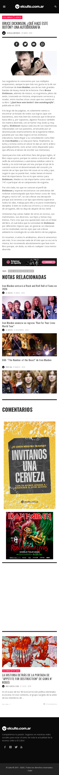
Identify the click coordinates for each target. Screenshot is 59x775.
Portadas (16, 671)
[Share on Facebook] (16, 44)
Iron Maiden (28, 271)
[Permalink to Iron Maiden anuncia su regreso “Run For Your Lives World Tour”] (29, 344)
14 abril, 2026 (19, 293)
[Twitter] (16, 747)
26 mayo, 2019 (26, 33)
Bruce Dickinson (15, 271)
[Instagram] (10, 747)
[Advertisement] (29, 597)
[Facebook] (5, 747)
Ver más (5, 704)
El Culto (9, 293)
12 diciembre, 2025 (21, 330)
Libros (18, 17)
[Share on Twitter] (25, 44)
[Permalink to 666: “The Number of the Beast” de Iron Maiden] (29, 381)
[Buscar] (4, 7)
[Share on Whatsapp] (42, 44)
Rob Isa (9, 367)
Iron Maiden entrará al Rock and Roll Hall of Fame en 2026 (29, 287)
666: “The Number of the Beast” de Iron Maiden (27, 360)
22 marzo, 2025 (19, 367)
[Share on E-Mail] (33, 44)
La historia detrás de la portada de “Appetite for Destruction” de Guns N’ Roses (27, 678)
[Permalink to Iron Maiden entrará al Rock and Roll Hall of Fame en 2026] (29, 307)
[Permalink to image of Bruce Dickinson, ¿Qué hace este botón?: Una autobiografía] (29, 63)
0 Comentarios (51, 704)
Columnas (8, 17)
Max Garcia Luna (12, 686)
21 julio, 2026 (25, 686)
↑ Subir (29, 770)
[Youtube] (21, 747)
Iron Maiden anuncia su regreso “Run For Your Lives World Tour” (28, 324)
